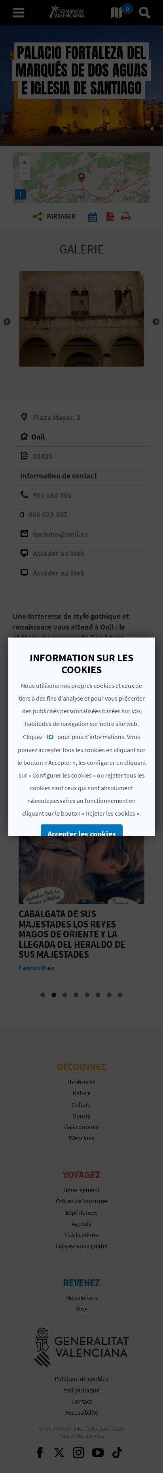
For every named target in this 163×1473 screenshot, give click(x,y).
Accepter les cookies (81, 834)
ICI (50, 737)
